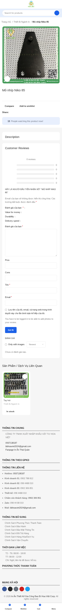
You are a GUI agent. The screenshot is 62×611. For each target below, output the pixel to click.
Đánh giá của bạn (14, 208)
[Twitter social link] (14, 112)
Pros (7, 260)
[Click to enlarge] (7, 79)
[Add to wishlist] (24, 376)
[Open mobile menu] (3, 4)
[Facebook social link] (11, 112)
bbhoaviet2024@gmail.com (23, 507)
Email (8, 297)
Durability (9, 216)
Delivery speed (12, 221)
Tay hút (7, 400)
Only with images (16, 344)
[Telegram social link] (24, 112)
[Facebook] (4, 589)
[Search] (56, 12)
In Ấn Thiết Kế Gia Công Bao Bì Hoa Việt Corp (33, 596)
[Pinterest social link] (17, 112)
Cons (7, 272)
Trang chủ (6, 22)
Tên (7, 285)
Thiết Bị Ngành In (22, 22)
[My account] (58, 4)
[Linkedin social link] (21, 112)
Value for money (13, 212)
